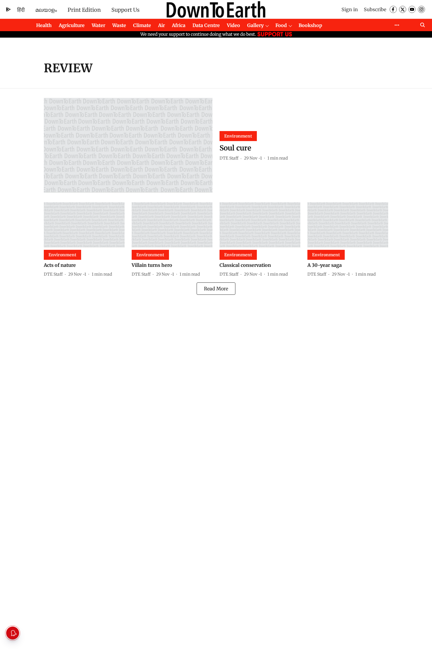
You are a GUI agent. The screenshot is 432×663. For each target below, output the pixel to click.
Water (98, 25)
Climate (142, 25)
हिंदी (21, 9)
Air (161, 25)
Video (233, 25)
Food (281, 25)
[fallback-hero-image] (128, 145)
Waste (119, 25)
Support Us (125, 9)
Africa (178, 25)
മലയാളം (46, 9)
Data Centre (206, 25)
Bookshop (310, 25)
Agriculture (72, 25)
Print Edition (84, 9)
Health (44, 25)
